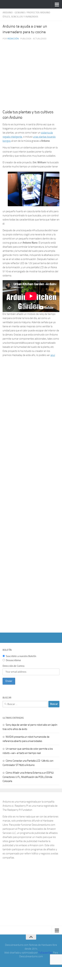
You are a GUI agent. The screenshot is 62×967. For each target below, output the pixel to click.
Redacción (13, 38)
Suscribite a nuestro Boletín (21, 656)
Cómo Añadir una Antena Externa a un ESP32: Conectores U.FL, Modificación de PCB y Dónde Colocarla (28, 777)
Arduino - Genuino (14, 12)
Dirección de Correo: (14, 665)
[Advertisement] (31, 75)
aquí (52, 355)
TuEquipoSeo (45, 952)
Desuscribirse (13, 660)
